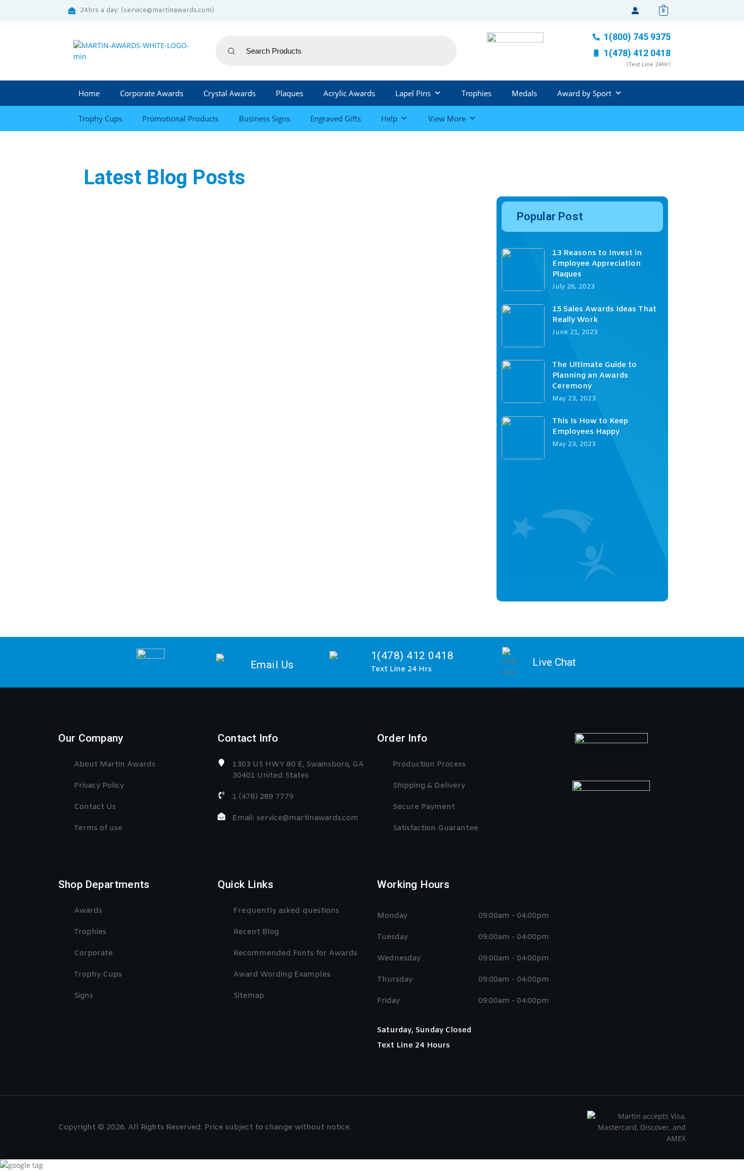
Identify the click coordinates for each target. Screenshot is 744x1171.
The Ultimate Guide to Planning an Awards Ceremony (594, 375)
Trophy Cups (100, 118)
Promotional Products (180, 118)
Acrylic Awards (349, 93)
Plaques (289, 93)
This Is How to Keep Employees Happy (590, 426)
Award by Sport (584, 93)
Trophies (476, 93)
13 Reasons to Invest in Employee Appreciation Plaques (597, 263)
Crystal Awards (229, 93)
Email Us (272, 665)
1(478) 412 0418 (412, 656)
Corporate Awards (151, 93)
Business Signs (264, 118)
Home (89, 93)
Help (389, 118)
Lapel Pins (413, 93)
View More (447, 118)
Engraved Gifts (335, 118)
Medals (524, 93)
